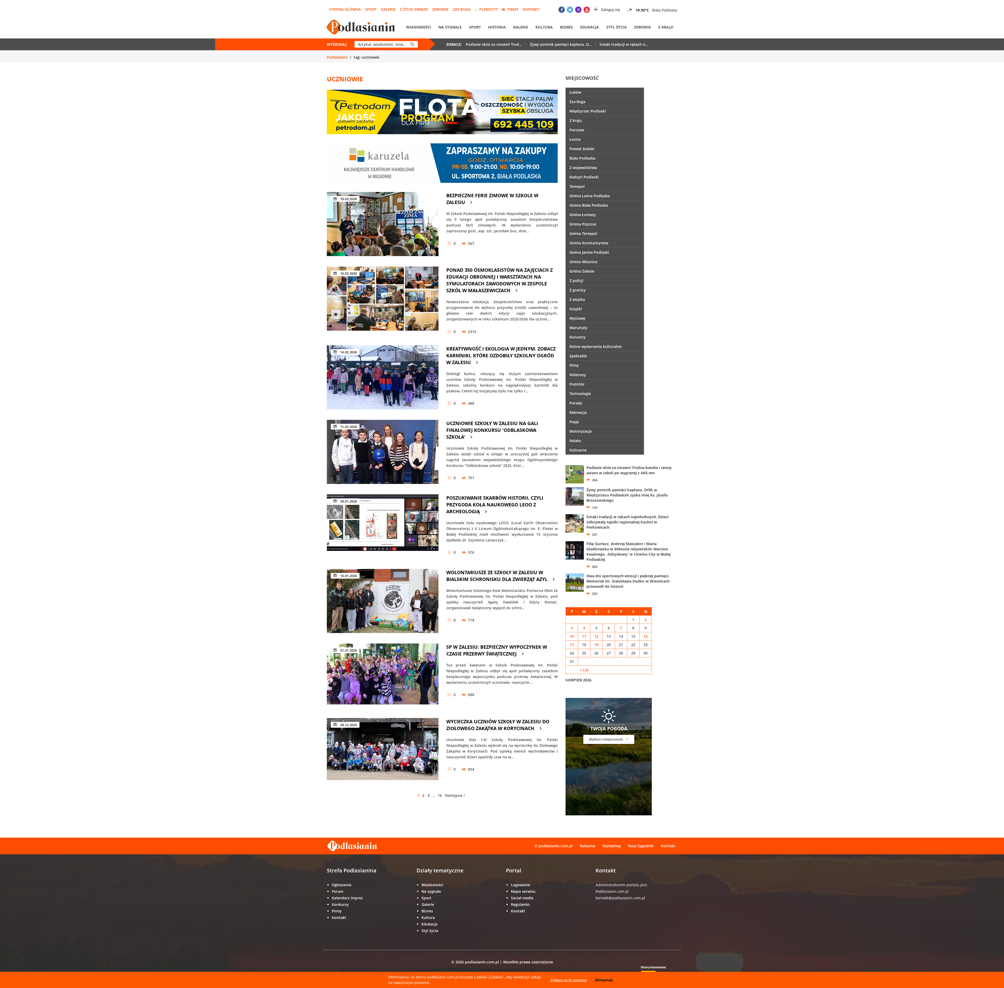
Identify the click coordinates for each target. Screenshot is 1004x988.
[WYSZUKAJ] (412, 44)
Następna (453, 795)
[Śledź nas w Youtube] (587, 10)
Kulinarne (578, 450)
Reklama (587, 845)
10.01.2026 (348, 575)
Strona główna (345, 9)
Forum (337, 891)
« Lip (584, 669)
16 (440, 795)
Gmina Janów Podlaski (589, 252)
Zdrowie (440, 9)
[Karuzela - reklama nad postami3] (442, 162)
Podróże (576, 384)
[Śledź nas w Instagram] (578, 10)
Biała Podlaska (582, 158)
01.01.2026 (348, 650)
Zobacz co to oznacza (568, 980)
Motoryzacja (580, 431)
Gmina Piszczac (583, 224)
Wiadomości (418, 27)
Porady (575, 402)
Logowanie (520, 884)
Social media (522, 897)
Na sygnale (450, 27)
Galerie (388, 9)
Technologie (580, 393)
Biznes (566, 27)
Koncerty (577, 337)
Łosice (575, 139)
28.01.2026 (348, 501)
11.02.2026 (348, 426)
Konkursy (340, 904)
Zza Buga (461, 9)
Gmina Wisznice (583, 261)
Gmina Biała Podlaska (588, 205)
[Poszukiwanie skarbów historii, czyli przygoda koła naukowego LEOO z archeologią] (382, 526)
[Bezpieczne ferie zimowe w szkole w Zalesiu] (382, 224)
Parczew (576, 129)
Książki (575, 308)
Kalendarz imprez (347, 897)
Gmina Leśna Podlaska (589, 195)
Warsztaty (578, 327)
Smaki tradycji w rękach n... (624, 44)
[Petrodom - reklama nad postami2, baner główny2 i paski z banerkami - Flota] (442, 111)
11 (584, 636)
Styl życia (616, 27)
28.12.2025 (348, 724)
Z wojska (577, 299)
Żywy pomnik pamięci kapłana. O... (561, 44)
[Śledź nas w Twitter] (570, 10)
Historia (497, 27)
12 (596, 636)
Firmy (513, 9)
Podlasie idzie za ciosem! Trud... (494, 44)
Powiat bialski (581, 148)
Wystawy (577, 318)
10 (572, 636)
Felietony (577, 374)
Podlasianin (337, 57)
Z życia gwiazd (414, 9)
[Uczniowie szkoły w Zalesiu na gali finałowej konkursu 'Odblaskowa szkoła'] (382, 452)
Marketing (611, 845)
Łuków (575, 92)
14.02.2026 (348, 352)
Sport (371, 9)
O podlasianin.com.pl (554, 845)
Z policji (576, 280)
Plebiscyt (488, 9)
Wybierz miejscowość (606, 739)
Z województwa (583, 167)
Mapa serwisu (523, 891)
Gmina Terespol (583, 233)
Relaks (575, 440)
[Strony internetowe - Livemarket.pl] (657, 971)
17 (572, 644)
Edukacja (589, 27)
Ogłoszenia (341, 884)
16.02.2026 (348, 273)
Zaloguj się (610, 9)
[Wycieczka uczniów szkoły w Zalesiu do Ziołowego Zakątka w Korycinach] (382, 750)
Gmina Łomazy (582, 214)
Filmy (574, 365)
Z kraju (666, 27)
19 (596, 644)
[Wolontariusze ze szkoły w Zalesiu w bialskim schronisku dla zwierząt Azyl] (382, 601)
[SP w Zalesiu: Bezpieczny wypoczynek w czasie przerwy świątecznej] (382, 675)
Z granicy (577, 289)
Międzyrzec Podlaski (587, 111)
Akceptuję (604, 980)
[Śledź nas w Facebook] (561, 10)
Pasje (574, 421)
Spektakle (578, 355)
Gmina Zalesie (581, 271)
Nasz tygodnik (641, 845)
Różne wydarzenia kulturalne (595, 346)
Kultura (544, 27)
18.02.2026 (348, 198)
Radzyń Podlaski (584, 176)
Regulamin (520, 904)
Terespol (577, 186)
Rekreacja (578, 412)
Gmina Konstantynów (588, 242)
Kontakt (531, 9)
